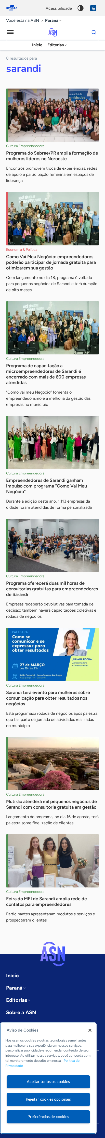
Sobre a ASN (21, 1012)
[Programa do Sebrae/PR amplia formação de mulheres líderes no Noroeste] (52, 115)
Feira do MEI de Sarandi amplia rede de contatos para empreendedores (46, 901)
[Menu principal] (10, 32)
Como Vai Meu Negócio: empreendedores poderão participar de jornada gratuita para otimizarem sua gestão (51, 262)
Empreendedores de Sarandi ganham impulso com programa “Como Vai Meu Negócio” (46, 486)
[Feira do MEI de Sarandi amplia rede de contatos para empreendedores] (52, 860)
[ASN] (52, 954)
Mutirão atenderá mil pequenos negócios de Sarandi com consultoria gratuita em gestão (51, 804)
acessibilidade (59, 8)
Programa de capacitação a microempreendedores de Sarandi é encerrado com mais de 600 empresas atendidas (46, 374)
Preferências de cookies (48, 1117)
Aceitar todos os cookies (48, 1082)
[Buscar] (94, 32)
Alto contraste (80, 8)
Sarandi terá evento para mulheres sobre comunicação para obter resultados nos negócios (48, 698)
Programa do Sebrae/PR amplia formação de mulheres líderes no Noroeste (52, 155)
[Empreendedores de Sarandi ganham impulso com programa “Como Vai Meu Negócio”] (52, 442)
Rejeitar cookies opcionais (48, 1099)
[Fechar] (90, 1030)
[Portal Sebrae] (14, 8)
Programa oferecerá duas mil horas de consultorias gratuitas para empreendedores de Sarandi (52, 588)
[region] (48, 1078)
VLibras (93, 8)
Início (37, 44)
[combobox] (53, 20)
